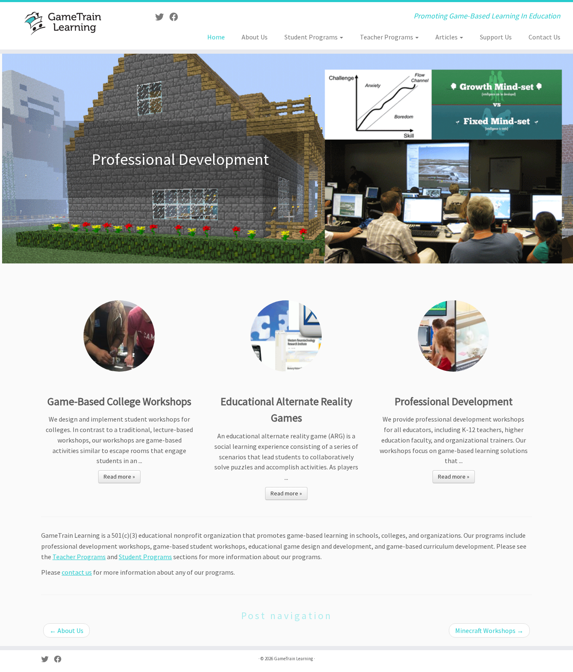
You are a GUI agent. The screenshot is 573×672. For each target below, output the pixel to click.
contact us (77, 572)
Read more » (119, 476)
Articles (447, 37)
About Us (255, 37)
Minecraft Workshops (489, 630)
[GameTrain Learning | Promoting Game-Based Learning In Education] (66, 22)
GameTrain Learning (293, 659)
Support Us (496, 37)
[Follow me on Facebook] (176, 17)
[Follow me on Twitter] (162, 17)
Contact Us (544, 37)
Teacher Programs (387, 37)
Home (216, 37)
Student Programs (311, 37)
